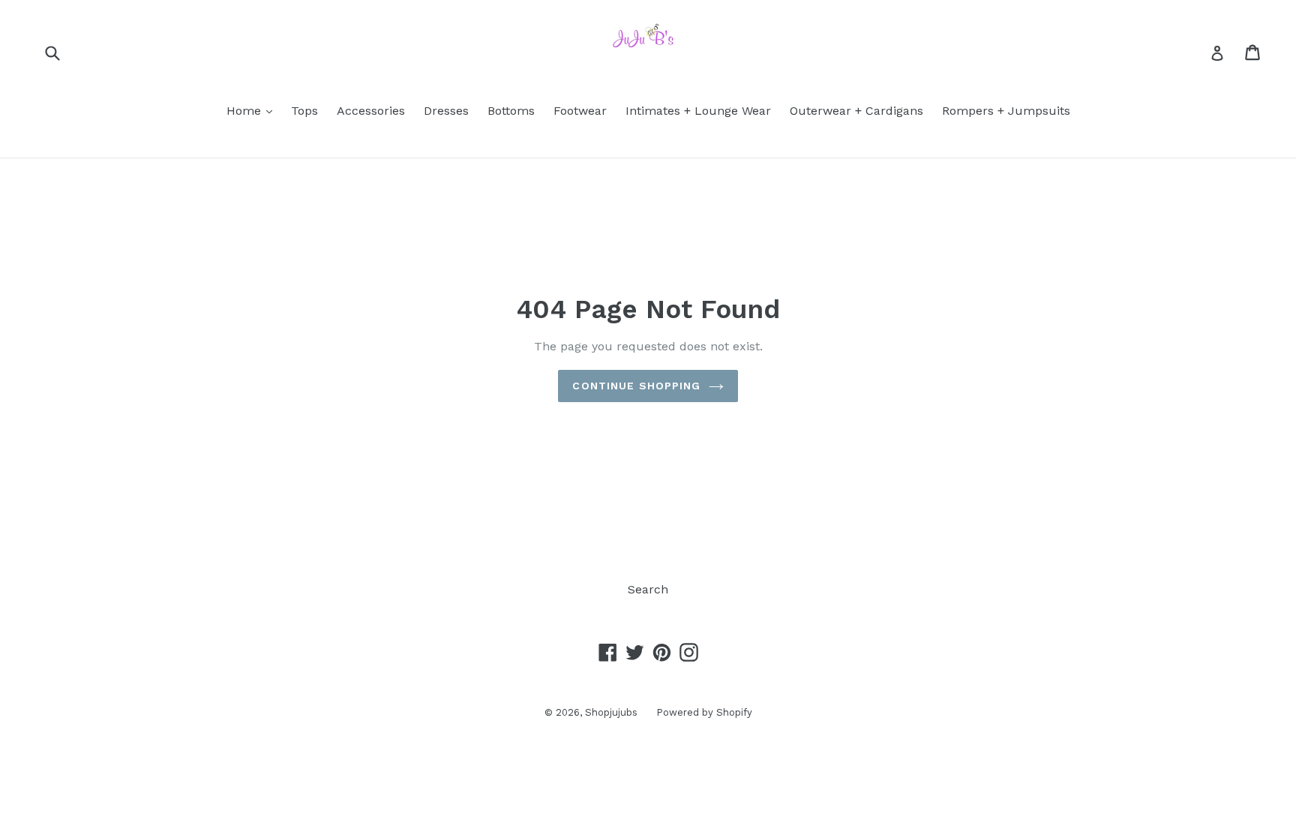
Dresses (446, 111)
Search (648, 589)
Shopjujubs (611, 712)
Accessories (371, 111)
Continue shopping (636, 386)
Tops (304, 111)
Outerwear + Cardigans (856, 111)
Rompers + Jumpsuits (1006, 111)
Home (253, 110)
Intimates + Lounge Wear (698, 111)
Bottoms (511, 111)
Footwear (580, 111)
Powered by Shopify (704, 712)
